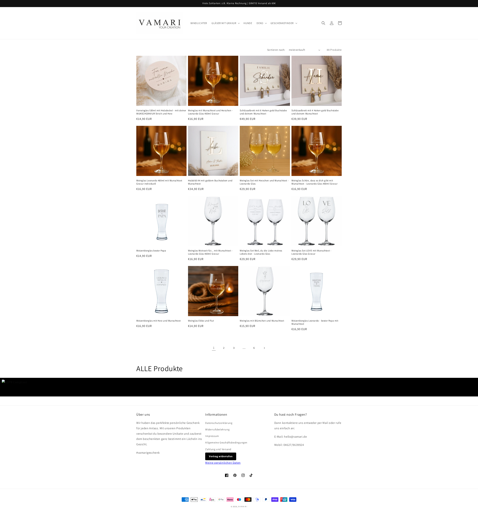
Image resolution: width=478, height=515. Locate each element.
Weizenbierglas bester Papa (151, 250)
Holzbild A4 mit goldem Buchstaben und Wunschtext (210, 182)
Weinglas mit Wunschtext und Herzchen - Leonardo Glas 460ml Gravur (210, 112)
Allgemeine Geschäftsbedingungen (226, 442)
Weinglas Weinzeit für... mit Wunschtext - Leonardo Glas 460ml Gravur (210, 252)
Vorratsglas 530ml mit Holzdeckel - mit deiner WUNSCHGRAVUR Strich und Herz (161, 112)
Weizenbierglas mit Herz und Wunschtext (158, 320)
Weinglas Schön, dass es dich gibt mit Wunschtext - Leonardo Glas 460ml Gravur (314, 182)
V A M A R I (242, 506)
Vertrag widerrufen (220, 456)
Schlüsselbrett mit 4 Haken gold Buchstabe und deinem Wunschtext (315, 112)
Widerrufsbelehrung (217, 429)
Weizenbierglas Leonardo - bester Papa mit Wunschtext (314, 322)
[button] (225, 23)
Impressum (212, 436)
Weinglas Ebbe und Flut (201, 320)
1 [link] (214, 348)
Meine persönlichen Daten (222, 463)
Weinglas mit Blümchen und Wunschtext (262, 320)
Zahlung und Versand (218, 449)
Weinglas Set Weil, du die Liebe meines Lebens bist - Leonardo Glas (261, 252)
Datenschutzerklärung (218, 423)
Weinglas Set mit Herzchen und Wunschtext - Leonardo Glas (264, 182)
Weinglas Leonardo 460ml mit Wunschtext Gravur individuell (159, 182)
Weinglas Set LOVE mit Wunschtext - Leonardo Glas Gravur (311, 252)
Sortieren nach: (276, 49)
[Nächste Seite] (264, 348)
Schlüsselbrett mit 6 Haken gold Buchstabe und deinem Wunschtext (263, 112)
